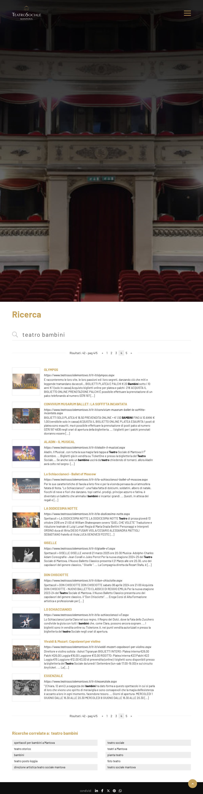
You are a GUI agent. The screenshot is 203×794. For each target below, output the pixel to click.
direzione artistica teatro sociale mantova (39, 767)
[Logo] (26, 13)
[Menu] (187, 13)
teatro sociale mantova (121, 767)
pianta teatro (115, 755)
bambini (19, 755)
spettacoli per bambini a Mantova (34, 742)
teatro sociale (115, 742)
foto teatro (114, 761)
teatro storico (22, 749)
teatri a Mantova (117, 749)
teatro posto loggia (25, 761)
